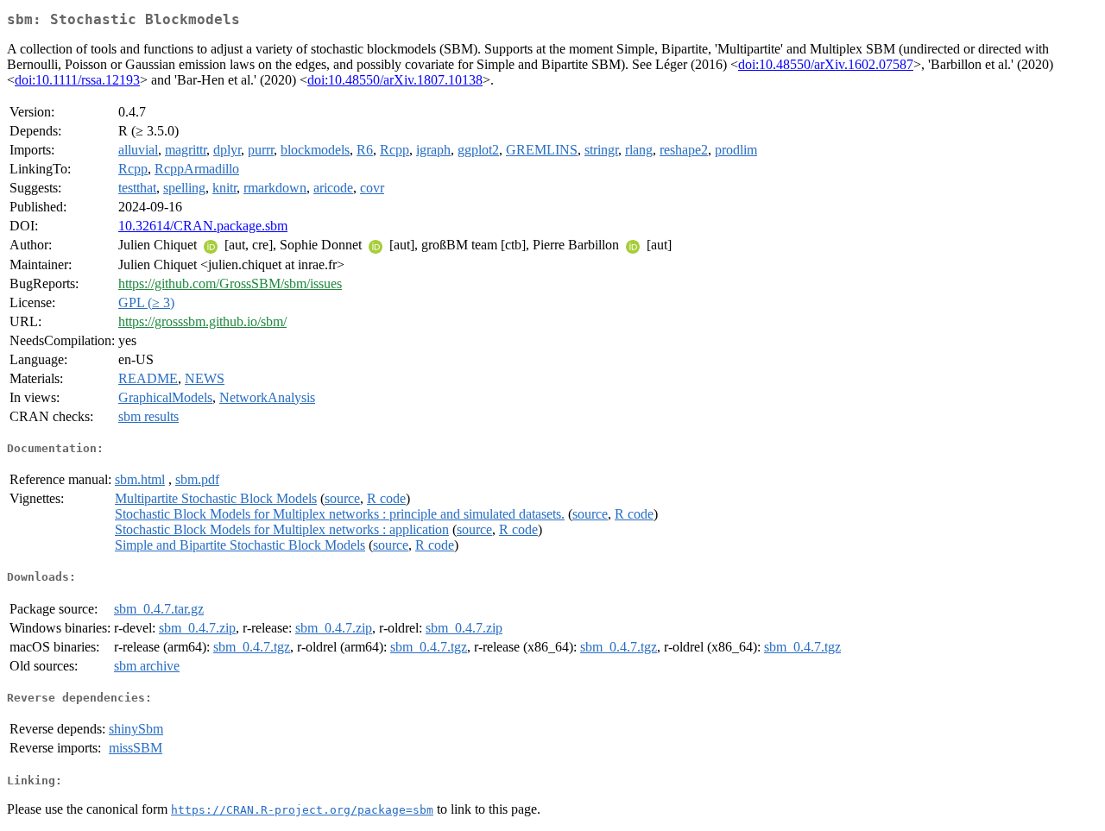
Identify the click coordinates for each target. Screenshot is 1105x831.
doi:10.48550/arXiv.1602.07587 (825, 64)
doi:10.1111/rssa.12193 (77, 79)
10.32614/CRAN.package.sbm (202, 225)
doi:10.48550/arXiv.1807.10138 (395, 79)
